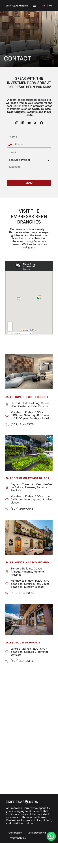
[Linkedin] (23, 123)
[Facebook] (41, 123)
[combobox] (10, 145)
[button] (34, 5)
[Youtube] (29, 123)
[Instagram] (17, 123)
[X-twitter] (35, 123)
